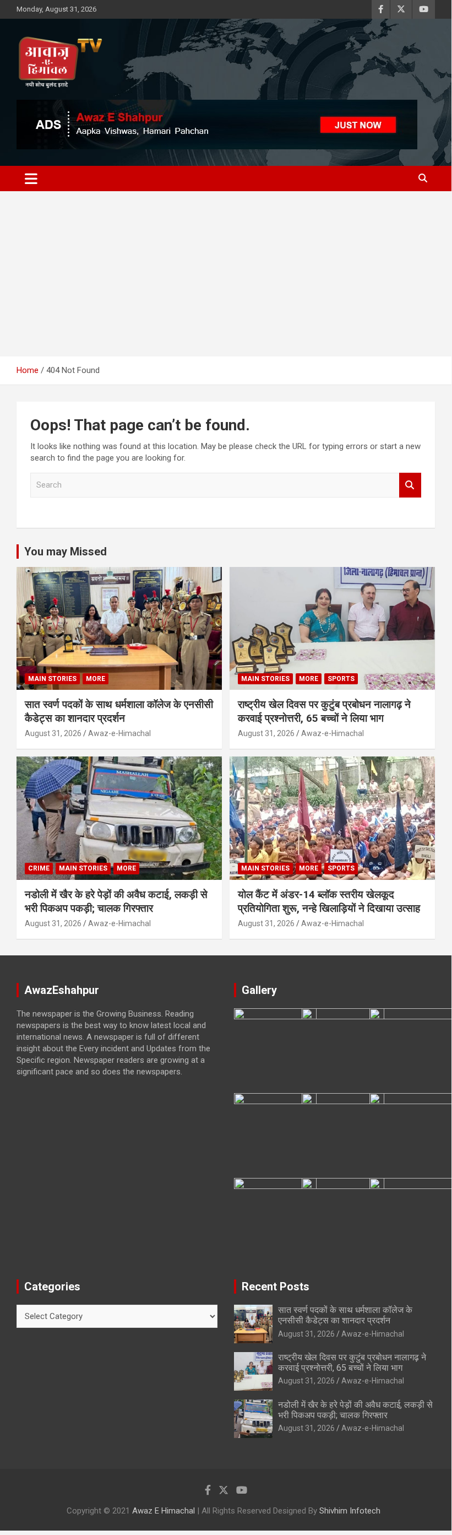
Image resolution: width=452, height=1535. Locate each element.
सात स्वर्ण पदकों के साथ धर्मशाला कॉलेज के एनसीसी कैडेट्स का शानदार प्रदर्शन (119, 711)
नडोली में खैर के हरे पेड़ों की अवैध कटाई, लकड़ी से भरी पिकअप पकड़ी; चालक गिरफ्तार (116, 901)
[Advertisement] (225, 274)
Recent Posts (275, 1286)
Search (410, 485)
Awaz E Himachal (163, 1511)
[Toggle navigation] (31, 178)
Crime (39, 868)
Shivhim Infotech (349, 1511)
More (95, 679)
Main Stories (52, 679)
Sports (341, 679)
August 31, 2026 (53, 733)
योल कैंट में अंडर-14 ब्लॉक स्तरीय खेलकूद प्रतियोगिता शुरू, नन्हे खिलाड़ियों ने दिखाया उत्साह (329, 901)
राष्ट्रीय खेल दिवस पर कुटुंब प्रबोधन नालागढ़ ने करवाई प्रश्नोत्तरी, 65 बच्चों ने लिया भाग (324, 711)
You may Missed (65, 551)
